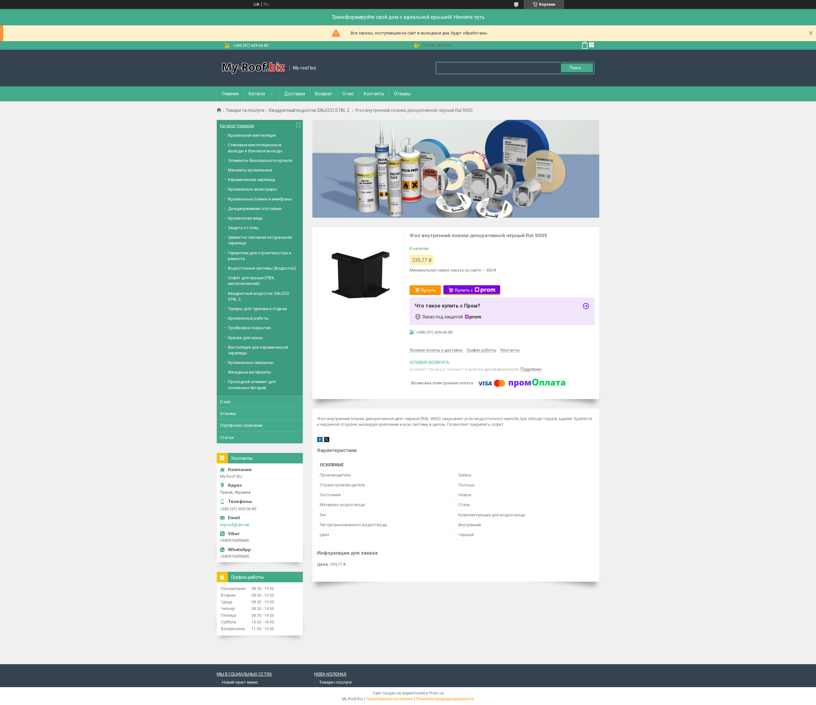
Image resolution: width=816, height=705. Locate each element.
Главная (230, 93)
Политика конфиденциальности (445, 699)
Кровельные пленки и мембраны (260, 199)
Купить (428, 290)
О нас (348, 93)
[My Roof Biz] (253, 68)
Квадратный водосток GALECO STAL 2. (309, 110)
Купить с (464, 290)
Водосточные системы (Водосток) (262, 268)
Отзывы (402, 93)
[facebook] (320, 440)
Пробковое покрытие (249, 327)
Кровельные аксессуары (252, 189)
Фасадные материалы (249, 372)
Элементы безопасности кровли (260, 160)
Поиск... (577, 67)
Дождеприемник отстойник (255, 208)
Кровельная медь (245, 218)
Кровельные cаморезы (251, 362)
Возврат (323, 93)
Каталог (257, 93)
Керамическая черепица (251, 179)
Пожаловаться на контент (389, 699)
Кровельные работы (248, 318)
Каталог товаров (237, 125)
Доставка (294, 93)
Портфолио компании (241, 425)
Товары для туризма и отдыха (257, 308)
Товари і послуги (335, 682)
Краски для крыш (245, 337)
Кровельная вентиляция (252, 135)
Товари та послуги (245, 110)
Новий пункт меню (240, 682)
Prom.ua (436, 693)
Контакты (374, 93)
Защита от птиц (243, 227)
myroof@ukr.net (234, 524)
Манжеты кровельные (250, 170)
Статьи (227, 437)
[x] (326, 440)
